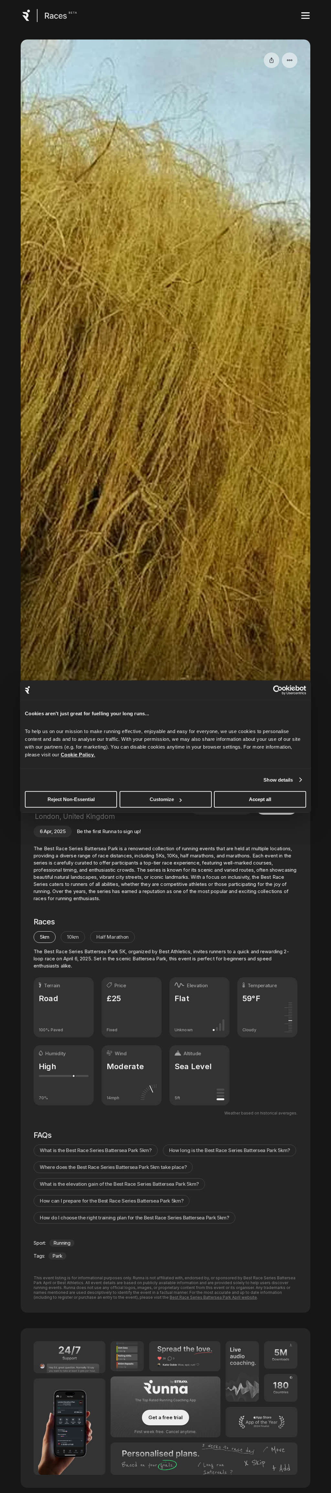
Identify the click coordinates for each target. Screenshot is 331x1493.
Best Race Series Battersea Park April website (213, 1297)
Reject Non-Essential (71, 799)
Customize (162, 799)
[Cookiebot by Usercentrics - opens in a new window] (278, 690)
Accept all (260, 799)
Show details (278, 780)
